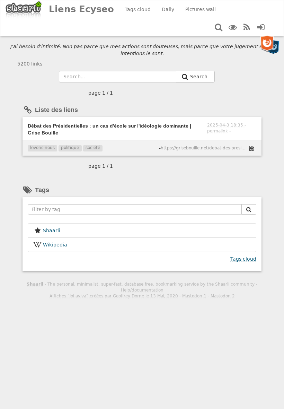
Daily (168, 9)
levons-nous (42, 147)
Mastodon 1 (194, 296)
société (93, 147)
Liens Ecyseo (81, 9)
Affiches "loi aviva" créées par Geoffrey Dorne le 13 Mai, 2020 (114, 296)
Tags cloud (138, 9)
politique (70, 147)
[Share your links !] (24, 9)
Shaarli (35, 284)
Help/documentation (142, 290)
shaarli (51, 230)
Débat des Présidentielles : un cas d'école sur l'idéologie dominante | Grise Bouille (109, 129)
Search (199, 76)
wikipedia (55, 244)
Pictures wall (200, 9)
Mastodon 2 (223, 296)
